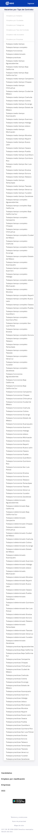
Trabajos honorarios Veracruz (18, 490)
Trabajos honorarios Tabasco (17, 480)
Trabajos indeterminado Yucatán (19, 637)
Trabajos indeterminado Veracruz (19, 634)
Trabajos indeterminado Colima (19, 542)
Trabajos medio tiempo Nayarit (18, 139)
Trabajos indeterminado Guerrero (19, 561)
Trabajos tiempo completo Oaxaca (20, 305)
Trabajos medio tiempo (15, 44)
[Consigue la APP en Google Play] (19, 801)
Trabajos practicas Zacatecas (17, 759)
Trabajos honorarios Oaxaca (17, 451)
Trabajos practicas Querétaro (18, 725)
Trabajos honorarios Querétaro (18, 458)
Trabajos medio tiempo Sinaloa (18, 170)
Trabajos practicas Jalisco (16, 701)
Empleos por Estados (14, 16)
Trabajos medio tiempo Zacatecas (19, 196)
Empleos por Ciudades (14, 20)
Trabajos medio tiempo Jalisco (18, 126)
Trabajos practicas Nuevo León (18, 715)
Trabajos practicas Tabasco (17, 742)
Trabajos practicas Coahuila (17, 675)
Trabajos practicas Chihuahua (18, 666)
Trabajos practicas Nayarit (16, 712)
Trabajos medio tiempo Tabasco (18, 177)
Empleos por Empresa (14, 39)
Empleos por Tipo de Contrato (17, 30)
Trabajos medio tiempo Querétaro (19, 155)
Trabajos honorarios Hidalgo (17, 431)
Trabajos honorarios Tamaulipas (19, 483)
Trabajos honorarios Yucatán (18, 493)
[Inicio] (9, 3)
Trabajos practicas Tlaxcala (17, 749)
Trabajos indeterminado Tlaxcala (19, 630)
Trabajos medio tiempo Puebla (18, 151)
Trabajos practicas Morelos (17, 708)
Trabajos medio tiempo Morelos (19, 135)
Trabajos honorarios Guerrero (18, 427)
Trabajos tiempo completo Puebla (19, 308)
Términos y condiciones (19, 817)
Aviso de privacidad (19, 821)
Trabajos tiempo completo (16, 47)
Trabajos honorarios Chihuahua (19, 398)
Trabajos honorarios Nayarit (17, 444)
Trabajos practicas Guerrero (17, 695)
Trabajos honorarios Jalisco (17, 434)
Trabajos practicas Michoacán (18, 705)
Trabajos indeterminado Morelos (19, 577)
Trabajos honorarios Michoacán (19, 437)
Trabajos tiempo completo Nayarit (20, 295)
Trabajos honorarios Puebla (17, 454)
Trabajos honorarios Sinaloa (17, 473)
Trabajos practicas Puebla (16, 722)
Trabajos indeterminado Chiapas (19, 524)
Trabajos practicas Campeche (18, 659)
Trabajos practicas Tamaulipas (18, 745)
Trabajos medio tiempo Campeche (20, 79)
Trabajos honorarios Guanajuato (19, 424)
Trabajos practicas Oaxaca (16, 718)
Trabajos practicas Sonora (16, 739)
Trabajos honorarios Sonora (17, 476)
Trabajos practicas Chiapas (17, 662)
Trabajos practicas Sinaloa (16, 735)
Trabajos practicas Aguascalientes (20, 646)
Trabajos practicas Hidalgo (16, 698)
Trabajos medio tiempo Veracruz (19, 189)
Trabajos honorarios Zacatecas (18, 497)
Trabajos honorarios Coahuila (18, 408)
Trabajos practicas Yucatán (17, 756)
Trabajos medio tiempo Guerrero (19, 119)
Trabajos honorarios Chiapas (17, 395)
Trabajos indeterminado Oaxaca (19, 590)
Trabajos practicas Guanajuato (18, 691)
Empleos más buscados (15, 35)
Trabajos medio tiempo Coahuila (19, 97)
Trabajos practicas (13, 57)
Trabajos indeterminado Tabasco (19, 621)
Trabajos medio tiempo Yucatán (19, 193)
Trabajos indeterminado (15, 54)
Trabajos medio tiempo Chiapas (18, 82)
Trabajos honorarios (14, 51)
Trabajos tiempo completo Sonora (20, 335)
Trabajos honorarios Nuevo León (19, 448)
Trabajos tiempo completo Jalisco (19, 280)
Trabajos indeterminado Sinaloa (19, 614)
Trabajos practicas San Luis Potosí (20, 732)
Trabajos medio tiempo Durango (19, 104)
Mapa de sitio (19, 825)
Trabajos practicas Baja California (19, 650)
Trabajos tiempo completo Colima (19, 247)
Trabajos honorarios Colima (17, 411)
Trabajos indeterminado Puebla (19, 593)
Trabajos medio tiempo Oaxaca (18, 148)
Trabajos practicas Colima (16, 679)
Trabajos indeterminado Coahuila (19, 539)
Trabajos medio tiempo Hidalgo (18, 123)
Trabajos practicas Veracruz (17, 752)
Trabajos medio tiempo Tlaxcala (18, 186)
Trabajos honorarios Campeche (19, 392)
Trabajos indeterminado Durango (19, 546)
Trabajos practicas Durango (17, 682)
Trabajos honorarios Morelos (18, 441)
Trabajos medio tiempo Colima (18, 101)
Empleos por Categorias (15, 25)
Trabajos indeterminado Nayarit (19, 580)
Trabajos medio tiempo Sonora (18, 173)
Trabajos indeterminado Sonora (19, 618)
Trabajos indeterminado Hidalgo (19, 564)
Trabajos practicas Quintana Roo (19, 729)
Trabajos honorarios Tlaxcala (17, 486)
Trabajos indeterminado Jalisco (18, 568)
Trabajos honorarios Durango (18, 415)
